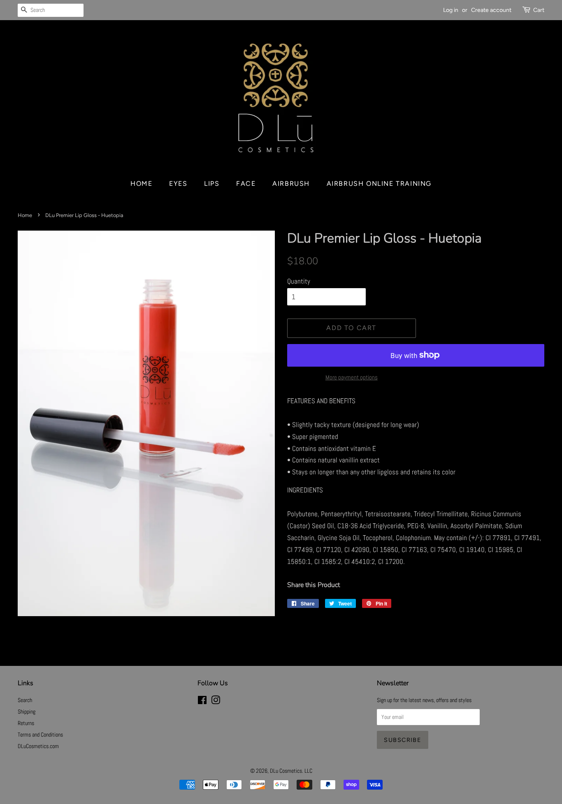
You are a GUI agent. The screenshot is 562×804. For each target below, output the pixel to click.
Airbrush (291, 183)
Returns (26, 723)
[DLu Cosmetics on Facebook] (202, 701)
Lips (211, 183)
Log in (450, 10)
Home (141, 183)
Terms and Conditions (40, 734)
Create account (491, 10)
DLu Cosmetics (286, 770)
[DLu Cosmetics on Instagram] (215, 701)
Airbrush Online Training (379, 183)
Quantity (298, 281)
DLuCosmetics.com (38, 746)
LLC (308, 770)
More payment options (351, 377)
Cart (538, 10)
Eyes (178, 183)
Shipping (26, 711)
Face (245, 183)
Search (25, 700)
